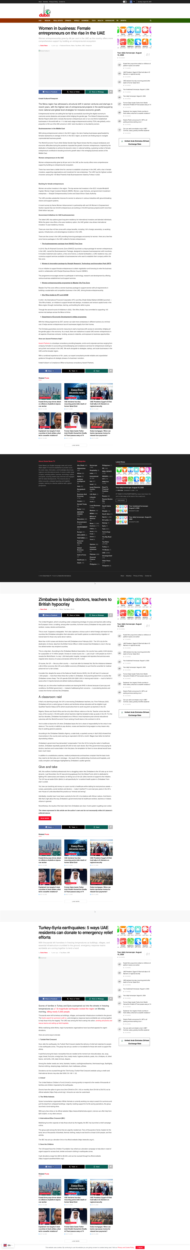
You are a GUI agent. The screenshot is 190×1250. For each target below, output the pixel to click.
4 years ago (54, 45)
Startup (104, 523)
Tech (103, 529)
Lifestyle (93, 497)
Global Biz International (64, 576)
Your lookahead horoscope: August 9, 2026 (136, 89)
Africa (79, 473)
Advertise (45, 1)
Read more (122, 500)
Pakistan (93, 554)
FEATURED (81, 538)
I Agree (140, 1247)
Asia (78, 486)
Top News (78, 45)
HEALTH (100, 20)
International (45, 398)
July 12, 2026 (43, 409)
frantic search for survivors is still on (54, 1018)
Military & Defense (93, 517)
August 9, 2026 (134, 511)
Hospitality (93, 470)
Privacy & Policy (53, 1)
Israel (91, 484)
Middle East (105, 481)
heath (79, 563)
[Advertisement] (95, 588)
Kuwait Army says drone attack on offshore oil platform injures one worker (50, 403)
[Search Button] (150, 20)
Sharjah (104, 511)
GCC (103, 479)
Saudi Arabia (106, 506)
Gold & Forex (81, 555)
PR (117, 20)
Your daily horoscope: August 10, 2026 (129, 53)
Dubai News (44, 45)
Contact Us (62, 1)
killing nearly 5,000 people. (58, 1011)
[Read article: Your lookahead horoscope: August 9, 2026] (122, 509)
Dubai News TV (47, 576)
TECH (93, 20)
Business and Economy (82, 495)
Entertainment (82, 522)
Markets (92, 510)
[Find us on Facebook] (131, 1)
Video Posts (106, 561)
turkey (104, 547)
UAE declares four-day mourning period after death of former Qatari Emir (75, 403)
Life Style (93, 494)
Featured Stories (65, 45)
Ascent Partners (44, 343)
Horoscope (109, 20)
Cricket (79, 501)
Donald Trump (82, 504)
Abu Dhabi (80, 465)
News (73, 45)
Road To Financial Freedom (105, 489)
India (91, 473)
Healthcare (80, 560)
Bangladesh (81, 489)
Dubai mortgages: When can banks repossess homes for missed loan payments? (100, 433)
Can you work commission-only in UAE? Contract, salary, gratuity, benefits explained (136, 130)
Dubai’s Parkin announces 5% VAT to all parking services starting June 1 (135, 121)
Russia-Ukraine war (107, 500)
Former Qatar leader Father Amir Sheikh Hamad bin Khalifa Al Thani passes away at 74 (75, 433)
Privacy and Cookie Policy (126, 1247)
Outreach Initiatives (93, 548)
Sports (123, 20)
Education (80, 519)
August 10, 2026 (129, 490)
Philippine (93, 564)
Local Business (95, 505)
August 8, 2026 (134, 522)
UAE (40, 20)
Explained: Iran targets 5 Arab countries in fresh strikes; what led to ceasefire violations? (50, 433)
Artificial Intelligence (81, 480)
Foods (91, 534)
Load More (75, 445)
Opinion (68, 20)
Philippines (106, 465)
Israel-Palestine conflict (95, 488)
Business (85, 20)
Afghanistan (81, 468)
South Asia (106, 514)
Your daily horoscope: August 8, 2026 (134, 96)
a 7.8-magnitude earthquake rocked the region (74, 1008)
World (76, 20)
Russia (104, 496)
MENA (92, 513)
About (40, 1)
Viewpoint (89, 45)
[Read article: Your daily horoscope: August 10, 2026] (134, 38)
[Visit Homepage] (45, 10)
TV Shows (105, 550)
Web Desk (120, 490)
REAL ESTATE (58, 20)
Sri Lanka (105, 520)
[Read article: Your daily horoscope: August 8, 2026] (122, 520)
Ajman (79, 476)
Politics (92, 529)
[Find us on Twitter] (134, 1)
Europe (79, 532)
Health (91, 501)
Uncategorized (107, 556)
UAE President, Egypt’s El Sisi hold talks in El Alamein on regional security (101, 403)
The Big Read (106, 537)
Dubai (79, 509)
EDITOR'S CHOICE (80, 513)
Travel (91, 539)
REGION (47, 20)
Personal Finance (93, 558)
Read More (45, 818)
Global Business (80, 549)
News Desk (43, 609)
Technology (106, 532)
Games (92, 536)
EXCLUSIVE (81, 535)
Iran (91, 481)
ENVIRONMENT (82, 527)
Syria (104, 526)
